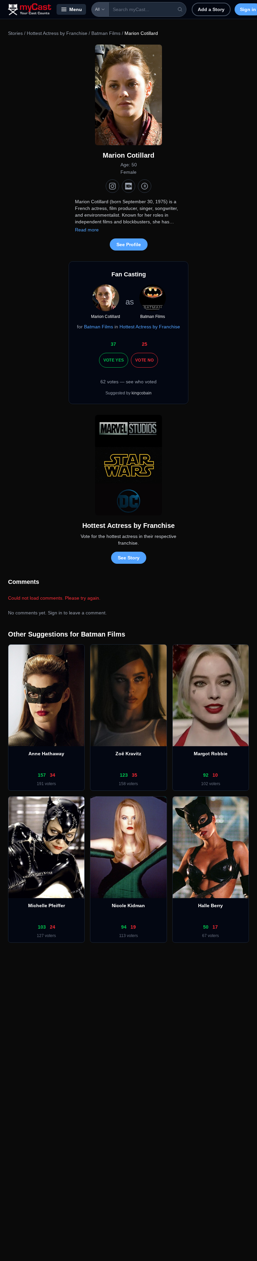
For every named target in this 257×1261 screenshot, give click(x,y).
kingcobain (142, 393)
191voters (46, 783)
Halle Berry (210, 905)
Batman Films (105, 33)
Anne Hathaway (46, 753)
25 (144, 344)
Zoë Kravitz (128, 753)
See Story (129, 557)
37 (113, 344)
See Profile (128, 244)
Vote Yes (113, 360)
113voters (128, 935)
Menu (75, 9)
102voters (210, 783)
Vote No (144, 360)
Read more (87, 229)
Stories (15, 33)
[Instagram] (112, 186)
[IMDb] (128, 186)
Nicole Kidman (128, 905)
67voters (210, 935)
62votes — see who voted (128, 381)
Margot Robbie (211, 753)
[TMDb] (144, 186)
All (97, 9)
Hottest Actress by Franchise (57, 33)
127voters (46, 935)
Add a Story (211, 9)
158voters (128, 783)
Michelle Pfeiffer (46, 905)
